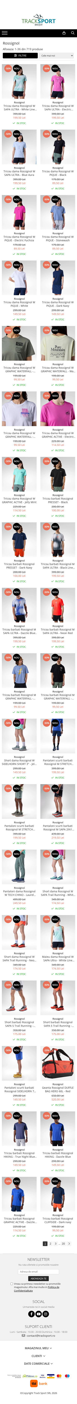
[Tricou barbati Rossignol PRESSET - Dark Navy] (19, 539)
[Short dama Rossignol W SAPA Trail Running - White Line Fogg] (57, 867)
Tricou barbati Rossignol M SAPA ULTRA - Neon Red (58, 631)
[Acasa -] (38, 19)
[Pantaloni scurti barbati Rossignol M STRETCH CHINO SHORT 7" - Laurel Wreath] (19, 801)
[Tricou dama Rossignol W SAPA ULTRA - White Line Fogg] (19, 81)
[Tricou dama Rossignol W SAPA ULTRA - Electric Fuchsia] (57, 81)
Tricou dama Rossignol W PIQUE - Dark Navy (58, 304)
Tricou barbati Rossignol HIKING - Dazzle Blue (58, 1154)
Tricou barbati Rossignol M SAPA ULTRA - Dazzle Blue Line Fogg (19, 631)
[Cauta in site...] (73, 33)
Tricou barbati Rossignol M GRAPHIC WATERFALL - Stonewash (19, 696)
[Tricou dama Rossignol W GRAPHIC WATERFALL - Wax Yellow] (57, 343)
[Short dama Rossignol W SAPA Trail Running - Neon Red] (19, 932)
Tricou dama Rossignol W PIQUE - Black (58, 173)
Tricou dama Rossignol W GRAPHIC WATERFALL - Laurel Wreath (19, 369)
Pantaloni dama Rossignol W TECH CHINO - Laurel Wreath (19, 893)
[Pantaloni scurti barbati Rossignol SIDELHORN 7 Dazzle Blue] (19, 1063)
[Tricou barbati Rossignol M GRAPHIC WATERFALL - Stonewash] (19, 670)
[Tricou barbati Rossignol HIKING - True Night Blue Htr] (19, 1128)
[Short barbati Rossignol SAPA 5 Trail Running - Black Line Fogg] (19, 998)
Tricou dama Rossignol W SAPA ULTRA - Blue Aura (19, 173)
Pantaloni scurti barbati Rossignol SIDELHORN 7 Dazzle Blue (19, 1089)
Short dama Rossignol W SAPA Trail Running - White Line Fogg (58, 893)
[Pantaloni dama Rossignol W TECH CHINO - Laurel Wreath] (19, 867)
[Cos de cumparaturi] (64, 33)
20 (63, 1243)
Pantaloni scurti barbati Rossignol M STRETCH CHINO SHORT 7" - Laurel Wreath (19, 827)
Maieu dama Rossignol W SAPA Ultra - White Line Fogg (58, 958)
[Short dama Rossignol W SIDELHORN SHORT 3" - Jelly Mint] (19, 736)
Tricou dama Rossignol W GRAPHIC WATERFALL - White (19, 434)
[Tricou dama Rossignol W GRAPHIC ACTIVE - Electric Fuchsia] (57, 408)
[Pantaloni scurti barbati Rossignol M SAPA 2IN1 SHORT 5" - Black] (57, 801)
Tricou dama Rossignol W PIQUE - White (19, 304)
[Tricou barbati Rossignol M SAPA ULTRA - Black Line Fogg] (57, 539)
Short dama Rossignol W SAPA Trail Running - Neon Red (19, 958)
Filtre (22, 55)
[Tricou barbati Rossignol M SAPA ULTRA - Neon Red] (57, 605)
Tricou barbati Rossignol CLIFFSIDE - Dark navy (58, 1220)
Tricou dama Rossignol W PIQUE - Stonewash (58, 238)
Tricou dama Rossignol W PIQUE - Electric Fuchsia (19, 238)
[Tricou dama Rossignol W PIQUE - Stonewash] (57, 212)
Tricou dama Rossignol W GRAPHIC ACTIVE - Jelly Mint (19, 500)
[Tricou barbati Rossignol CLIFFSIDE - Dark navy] (57, 1194)
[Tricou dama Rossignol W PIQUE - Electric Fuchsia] (19, 212)
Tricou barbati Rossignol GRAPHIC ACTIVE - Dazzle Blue (19, 1220)
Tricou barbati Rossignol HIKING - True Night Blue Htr (19, 1154)
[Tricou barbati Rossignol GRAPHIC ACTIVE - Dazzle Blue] (19, 1194)
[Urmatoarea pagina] (69, 1243)
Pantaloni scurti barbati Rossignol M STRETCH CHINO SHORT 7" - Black (58, 762)
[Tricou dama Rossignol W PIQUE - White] (19, 278)
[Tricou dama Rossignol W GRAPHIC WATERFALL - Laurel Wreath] (19, 343)
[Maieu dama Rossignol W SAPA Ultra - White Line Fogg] (57, 932)
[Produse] (5, 34)
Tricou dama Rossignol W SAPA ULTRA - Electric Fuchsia (58, 107)
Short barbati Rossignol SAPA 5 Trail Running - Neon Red (58, 1023)
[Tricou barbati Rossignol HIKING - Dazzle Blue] (57, 1128)
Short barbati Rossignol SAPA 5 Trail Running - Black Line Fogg (19, 1023)
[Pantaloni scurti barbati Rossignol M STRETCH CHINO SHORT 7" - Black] (57, 736)
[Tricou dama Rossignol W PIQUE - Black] (57, 147)
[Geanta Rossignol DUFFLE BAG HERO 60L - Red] (57, 1063)
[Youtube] (38, 1314)
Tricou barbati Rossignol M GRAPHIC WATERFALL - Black (58, 696)
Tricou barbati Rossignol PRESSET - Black (58, 500)
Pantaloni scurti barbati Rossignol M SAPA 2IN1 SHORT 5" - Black (58, 827)
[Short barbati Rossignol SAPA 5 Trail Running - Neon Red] (57, 998)
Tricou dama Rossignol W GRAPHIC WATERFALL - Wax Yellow (58, 369)
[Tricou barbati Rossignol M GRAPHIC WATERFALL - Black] (57, 670)
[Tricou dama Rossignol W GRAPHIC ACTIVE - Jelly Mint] (19, 474)
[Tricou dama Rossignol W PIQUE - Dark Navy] (57, 278)
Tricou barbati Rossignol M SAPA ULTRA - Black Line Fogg (58, 565)
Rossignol (19, 102)
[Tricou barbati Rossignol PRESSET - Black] (57, 474)
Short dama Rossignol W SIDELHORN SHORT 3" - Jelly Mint (19, 762)
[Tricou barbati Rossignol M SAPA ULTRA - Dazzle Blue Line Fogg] (19, 605)
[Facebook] (31, 1314)
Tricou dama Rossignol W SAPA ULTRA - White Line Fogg (19, 107)
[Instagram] (45, 1314)
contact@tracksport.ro (40, 1335)
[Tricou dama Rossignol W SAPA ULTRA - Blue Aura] (19, 147)
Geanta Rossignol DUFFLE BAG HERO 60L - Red (58, 1089)
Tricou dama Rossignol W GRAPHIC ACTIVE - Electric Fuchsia (58, 434)
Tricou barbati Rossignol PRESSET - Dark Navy (19, 565)
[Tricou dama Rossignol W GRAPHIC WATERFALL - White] (19, 408)
